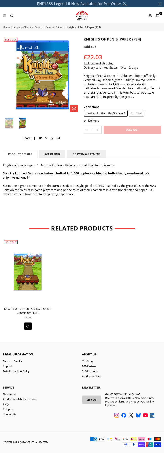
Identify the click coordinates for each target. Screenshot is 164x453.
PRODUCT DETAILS (20, 154)
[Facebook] (123, 415)
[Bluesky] (138, 415)
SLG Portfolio (90, 371)
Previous (6, 75)
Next (77, 75)
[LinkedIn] (152, 415)
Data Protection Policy (16, 371)
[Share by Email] (58, 138)
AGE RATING (52, 154)
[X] (131, 415)
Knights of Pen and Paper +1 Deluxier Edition (38, 27)
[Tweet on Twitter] (40, 138)
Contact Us (9, 414)
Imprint (7, 366)
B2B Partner (89, 366)
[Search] (12, 15)
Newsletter (9, 394)
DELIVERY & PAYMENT (86, 154)
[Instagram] (116, 415)
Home (6, 27)
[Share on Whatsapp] (52, 138)
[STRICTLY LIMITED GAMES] (82, 15)
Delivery (93, 121)
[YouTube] (145, 415)
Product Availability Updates (20, 399)
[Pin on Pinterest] (46, 138)
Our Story (88, 361)
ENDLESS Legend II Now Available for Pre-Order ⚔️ (82, 3)
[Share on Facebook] (34, 138)
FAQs (6, 404)
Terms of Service (12, 361)
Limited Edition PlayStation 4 (105, 113)
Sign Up (91, 400)
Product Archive (91, 376)
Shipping (8, 409)
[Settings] (150, 15)
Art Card (136, 113)
